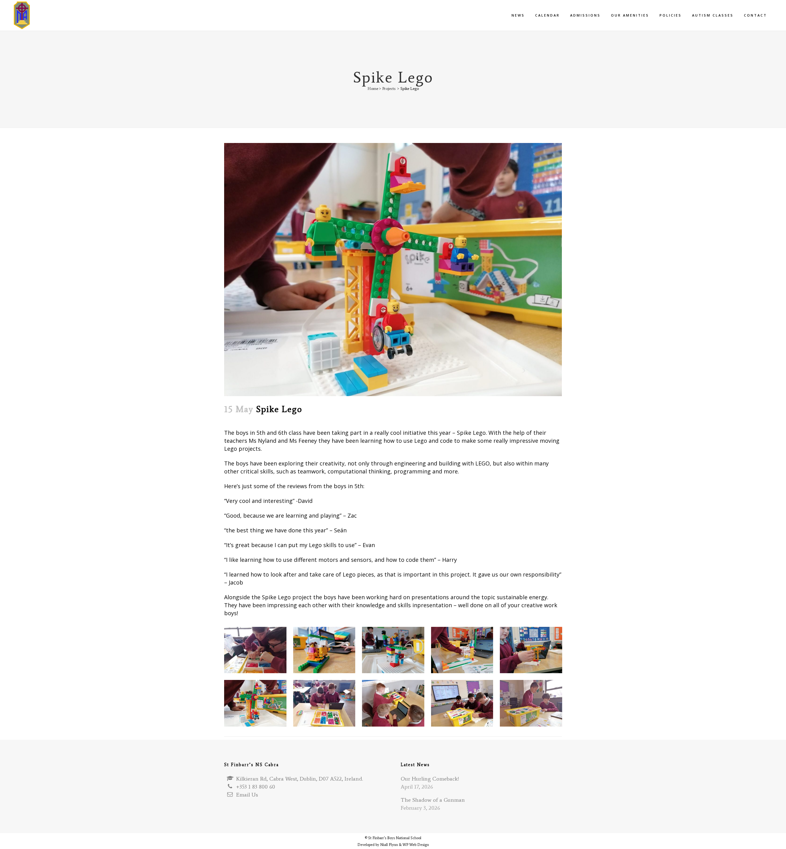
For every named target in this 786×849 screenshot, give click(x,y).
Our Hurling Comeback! (430, 778)
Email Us (247, 794)
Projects (388, 88)
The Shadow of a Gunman (433, 800)
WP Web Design (416, 845)
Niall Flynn (389, 845)
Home (373, 88)
